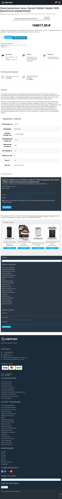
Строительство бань (6, 385)
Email (4, 198)
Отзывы (3, 453)
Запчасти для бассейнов (8, 282)
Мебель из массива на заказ (9, 288)
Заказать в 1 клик (19, 38)
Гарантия (3, 455)
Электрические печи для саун (12, 14)
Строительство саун (6, 381)
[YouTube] (11, 471)
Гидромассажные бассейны (8, 275)
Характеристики (7, 119)
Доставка (3, 460)
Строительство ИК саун (7, 390)
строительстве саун (35, 216)
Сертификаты (4, 464)
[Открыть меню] (59, 2)
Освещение (4, 294)
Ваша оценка (6, 186)
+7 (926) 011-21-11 (8, 354)
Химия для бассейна (7, 301)
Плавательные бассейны (8, 298)
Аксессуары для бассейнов (8, 269)
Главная (2, 14)
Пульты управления (6, 299)
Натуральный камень (7, 290)
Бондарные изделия (6, 273)
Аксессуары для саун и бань (8, 271)
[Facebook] (5, 471)
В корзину (8, 37)
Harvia (7, 46)
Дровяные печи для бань (8, 277)
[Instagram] (8, 471)
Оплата (3, 458)
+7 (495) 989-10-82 (8, 352)
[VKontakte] (2, 471)
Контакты (3, 451)
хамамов (45, 216)
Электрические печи (7, 303)
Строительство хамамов (7, 388)
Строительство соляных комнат (9, 396)
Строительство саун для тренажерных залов (13, 392)
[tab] (7, 119)
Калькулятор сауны (6, 383)
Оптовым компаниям (6, 462)
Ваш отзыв (6, 188)
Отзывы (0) (17, 119)
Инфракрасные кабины (7, 280)
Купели (3, 278)
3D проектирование (6, 398)
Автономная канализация (8, 267)
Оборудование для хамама (8, 292)
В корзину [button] (9, 248)
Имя (4, 195)
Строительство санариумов (8, 394)
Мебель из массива (6, 286)
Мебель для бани (6, 284)
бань (51, 216)
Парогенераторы (6, 296)
